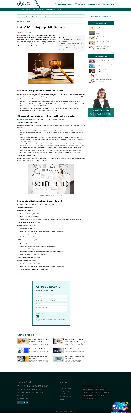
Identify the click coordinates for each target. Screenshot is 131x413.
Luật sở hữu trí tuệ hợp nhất (25, 35)
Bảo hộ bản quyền (100, 389)
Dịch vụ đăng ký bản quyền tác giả (103, 37)
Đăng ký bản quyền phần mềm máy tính (103, 28)
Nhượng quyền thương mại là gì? (104, 65)
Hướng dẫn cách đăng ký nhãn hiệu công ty (38, 357)
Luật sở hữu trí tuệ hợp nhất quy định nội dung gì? (71, 49)
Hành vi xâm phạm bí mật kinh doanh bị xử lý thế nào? (38, 340)
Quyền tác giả (99, 386)
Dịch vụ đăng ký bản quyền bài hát (103, 42)
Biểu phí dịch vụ (64, 391)
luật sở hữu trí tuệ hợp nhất (103, 16)
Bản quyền (86, 392)
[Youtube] (24, 402)
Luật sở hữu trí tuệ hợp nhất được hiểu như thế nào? (70, 40)
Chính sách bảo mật (61, 319)
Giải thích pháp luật (65, 394)
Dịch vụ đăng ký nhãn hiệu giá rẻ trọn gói (104, 32)
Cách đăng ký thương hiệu (37, 348)
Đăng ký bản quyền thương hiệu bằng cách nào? (104, 80)
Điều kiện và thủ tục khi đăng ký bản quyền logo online (74, 340)
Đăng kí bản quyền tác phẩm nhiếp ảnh (103, 70)
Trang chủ (62, 386)
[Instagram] (21, 402)
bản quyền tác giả (99, 395)
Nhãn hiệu (94, 392)
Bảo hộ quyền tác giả (104, 392)
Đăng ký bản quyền (23, 22)
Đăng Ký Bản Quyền (61, 411)
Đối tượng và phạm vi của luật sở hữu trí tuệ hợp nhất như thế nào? (70, 45)
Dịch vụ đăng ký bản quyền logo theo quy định (74, 357)
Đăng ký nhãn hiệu (88, 389)
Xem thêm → (51, 366)
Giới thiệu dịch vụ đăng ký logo (74, 348)
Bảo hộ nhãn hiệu (88, 395)
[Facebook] (18, 402)
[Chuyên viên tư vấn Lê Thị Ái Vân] (101, 102)
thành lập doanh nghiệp (89, 398)
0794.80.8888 (110, 4)
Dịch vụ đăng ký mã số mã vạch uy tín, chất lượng (104, 47)
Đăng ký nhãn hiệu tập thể (102, 75)
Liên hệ (62, 399)
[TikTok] (27, 402)
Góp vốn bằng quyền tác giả (103, 60)
